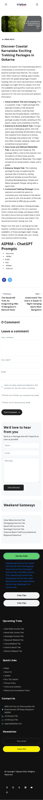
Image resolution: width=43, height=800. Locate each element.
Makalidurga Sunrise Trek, (17, 563)
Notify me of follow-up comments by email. (21, 395)
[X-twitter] (19, 787)
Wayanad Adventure (12, 535)
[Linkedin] (25, 787)
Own (7, 262)
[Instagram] (13, 787)
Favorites (9, 253)
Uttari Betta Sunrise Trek (14, 520)
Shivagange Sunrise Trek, (17, 578)
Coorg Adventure (28, 532)
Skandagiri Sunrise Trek (14, 529)
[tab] (21, 556)
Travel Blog (9, 39)
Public (7, 259)
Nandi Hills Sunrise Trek (14, 526)
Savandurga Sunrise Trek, (21, 575)
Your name (6, 360)
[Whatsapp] (7, 792)
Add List (9, 268)
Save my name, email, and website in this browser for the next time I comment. (21, 386)
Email (3, 372)
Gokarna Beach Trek (12, 532)
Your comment (7, 337)
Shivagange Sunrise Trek (14, 523)
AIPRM (8, 256)
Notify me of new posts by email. (16, 402)
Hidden (8, 265)
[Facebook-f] (7, 787)
